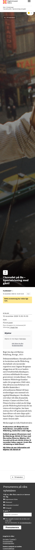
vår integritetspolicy (25, 523)
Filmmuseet (8, 502)
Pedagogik (8, 508)
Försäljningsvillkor (8, 543)
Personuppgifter (8, 541)
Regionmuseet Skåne (11, 499)
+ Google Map (13, 327)
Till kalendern (10, 17)
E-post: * (6, 511)
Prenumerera (12, 527)
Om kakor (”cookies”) (9, 539)
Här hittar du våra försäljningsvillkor (17, 344)
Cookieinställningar (8, 548)
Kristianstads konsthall (11, 505)
